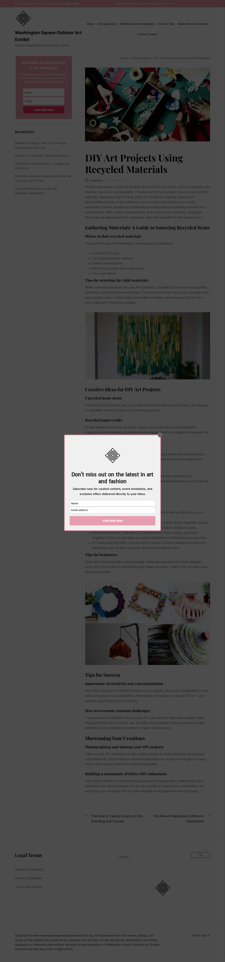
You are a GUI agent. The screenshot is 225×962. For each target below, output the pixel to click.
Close (160, 435)
